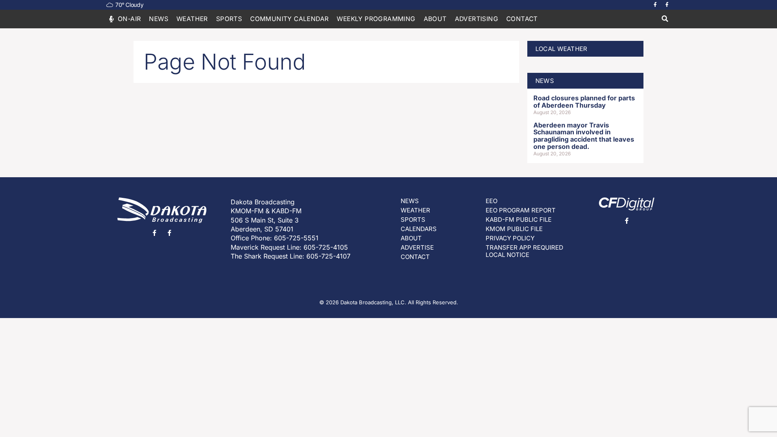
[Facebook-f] (655, 5)
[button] (665, 19)
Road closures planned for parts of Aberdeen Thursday (584, 101)
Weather (192, 19)
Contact (522, 19)
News (158, 19)
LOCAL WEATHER (561, 49)
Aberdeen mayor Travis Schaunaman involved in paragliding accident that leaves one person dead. (583, 136)
